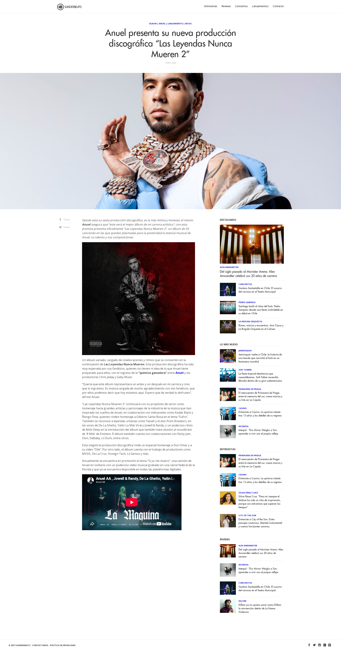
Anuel (162, 23)
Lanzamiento (175, 23)
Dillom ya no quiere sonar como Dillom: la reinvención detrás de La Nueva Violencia (260, 608)
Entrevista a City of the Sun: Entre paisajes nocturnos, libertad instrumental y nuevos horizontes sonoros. (260, 523)
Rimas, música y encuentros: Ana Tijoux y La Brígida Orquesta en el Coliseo (261, 327)
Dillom (242, 601)
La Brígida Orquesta (250, 321)
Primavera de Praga (250, 389)
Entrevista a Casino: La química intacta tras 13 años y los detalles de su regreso (260, 414)
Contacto (278, 6)
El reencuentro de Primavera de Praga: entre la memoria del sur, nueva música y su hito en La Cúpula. (260, 396)
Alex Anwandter (229, 267)
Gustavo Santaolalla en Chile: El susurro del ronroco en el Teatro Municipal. (260, 290)
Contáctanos (40, 645)
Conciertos (241, 6)
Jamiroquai (245, 350)
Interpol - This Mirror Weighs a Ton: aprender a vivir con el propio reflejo (258, 432)
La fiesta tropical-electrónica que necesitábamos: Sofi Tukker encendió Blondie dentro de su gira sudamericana (260, 377)
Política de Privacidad (62, 645)
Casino (243, 408)
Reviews (226, 6)
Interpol (244, 426)
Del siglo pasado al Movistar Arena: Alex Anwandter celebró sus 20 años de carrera (248, 274)
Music (188, 23)
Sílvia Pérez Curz (248, 492)
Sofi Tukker (245, 369)
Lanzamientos (260, 6)
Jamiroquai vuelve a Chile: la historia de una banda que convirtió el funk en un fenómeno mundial (260, 358)
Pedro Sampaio (247, 302)
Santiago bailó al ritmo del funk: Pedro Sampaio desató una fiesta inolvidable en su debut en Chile (261, 310)
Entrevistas (210, 6)
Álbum (153, 23)
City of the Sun (247, 515)
